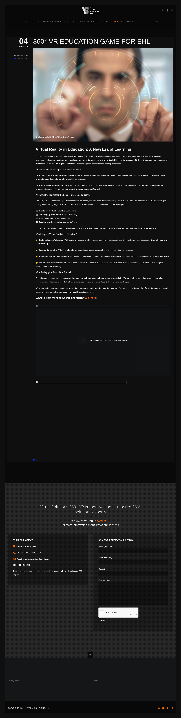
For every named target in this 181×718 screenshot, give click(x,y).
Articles (20, 58)
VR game (57, 460)
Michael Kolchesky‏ (21, 55)
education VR (41, 460)
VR (52, 460)
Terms (95, 681)
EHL (48, 460)
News (26, 58)
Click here (90, 297)
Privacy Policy (13, 681)
